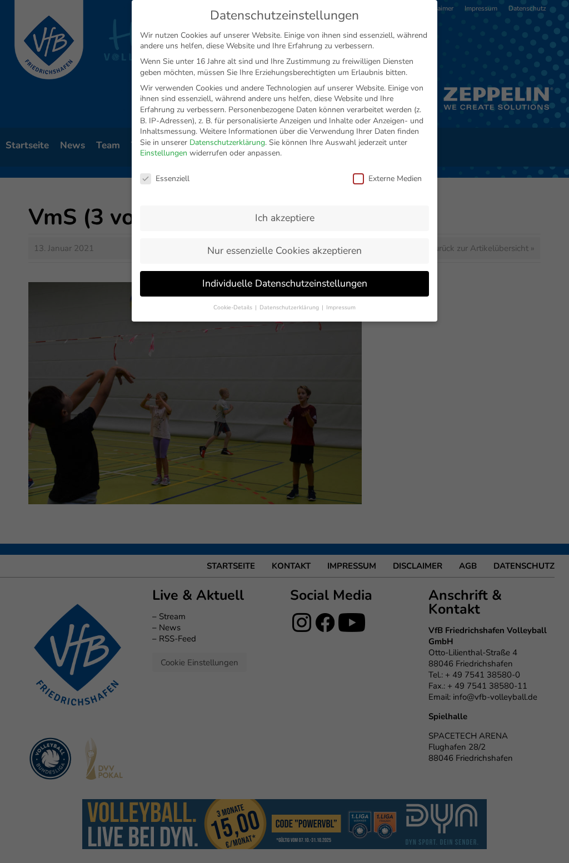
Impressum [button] (341, 307)
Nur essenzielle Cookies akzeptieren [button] (284, 250)
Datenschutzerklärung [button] (290, 307)
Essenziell (172, 178)
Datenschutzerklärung (227, 142)
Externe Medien (395, 178)
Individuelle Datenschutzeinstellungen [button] (284, 283)
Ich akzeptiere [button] (285, 217)
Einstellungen (163, 153)
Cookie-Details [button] (233, 307)
